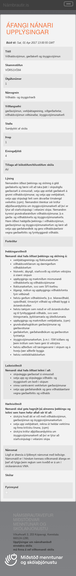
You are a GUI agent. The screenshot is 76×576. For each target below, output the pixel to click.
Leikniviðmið (13, 365)
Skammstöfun (14, 65)
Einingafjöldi (13, 151)
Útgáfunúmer (13, 78)
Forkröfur (11, 241)
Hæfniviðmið (13, 404)
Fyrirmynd (11, 487)
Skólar (9, 475)
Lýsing (9, 178)
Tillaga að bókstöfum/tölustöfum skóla (29, 164)
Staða (8, 123)
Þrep (8, 137)
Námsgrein (12, 92)
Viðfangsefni (13, 106)
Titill (8, 51)
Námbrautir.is (16, 5)
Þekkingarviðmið (16, 251)
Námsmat (11, 450)
